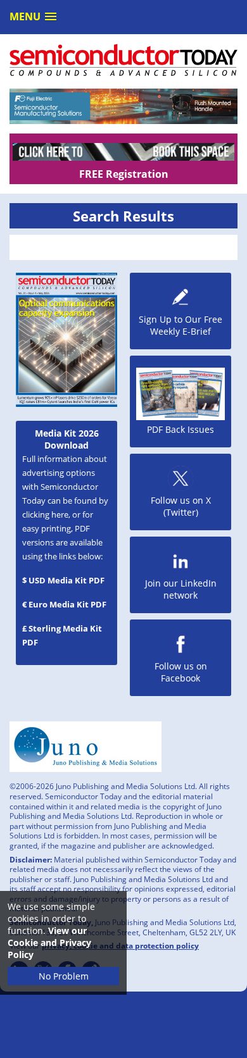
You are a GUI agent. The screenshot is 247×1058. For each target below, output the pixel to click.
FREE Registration (123, 174)
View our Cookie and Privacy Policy (49, 942)
